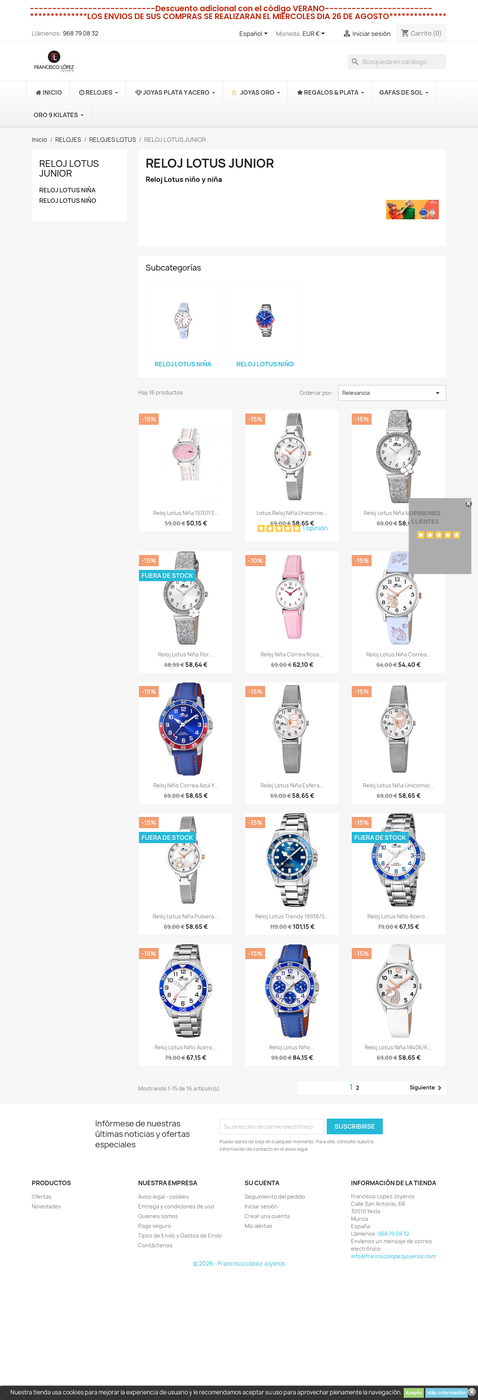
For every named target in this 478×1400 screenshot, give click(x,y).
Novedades (46, 1206)
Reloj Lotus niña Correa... (398, 654)
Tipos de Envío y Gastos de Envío (180, 1235)
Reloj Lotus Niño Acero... (398, 916)
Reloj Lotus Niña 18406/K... (398, 1047)
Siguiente (427, 1087)
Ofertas (42, 1196)
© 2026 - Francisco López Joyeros (239, 1264)
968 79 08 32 (81, 33)
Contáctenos (155, 1245)
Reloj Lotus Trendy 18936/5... (292, 916)
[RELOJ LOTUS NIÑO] (265, 320)
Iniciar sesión (261, 1206)
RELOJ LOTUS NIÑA (67, 190)
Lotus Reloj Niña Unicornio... (292, 512)
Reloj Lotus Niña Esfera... (292, 785)
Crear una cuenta (267, 1216)
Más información (446, 1393)
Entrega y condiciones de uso (176, 1206)
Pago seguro (154, 1225)
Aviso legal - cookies (163, 1196)
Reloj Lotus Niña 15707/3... (185, 512)
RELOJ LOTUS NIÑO (67, 201)
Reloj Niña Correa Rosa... (292, 654)
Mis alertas (258, 1225)
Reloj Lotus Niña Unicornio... (398, 785)
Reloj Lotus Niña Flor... (185, 654)
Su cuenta (262, 1183)
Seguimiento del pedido (275, 1196)
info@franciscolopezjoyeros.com (393, 1256)
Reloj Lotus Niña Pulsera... (185, 916)
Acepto (414, 1393)
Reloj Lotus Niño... (292, 1047)
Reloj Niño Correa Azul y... (185, 785)
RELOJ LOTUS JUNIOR (69, 168)
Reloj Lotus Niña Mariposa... (399, 512)
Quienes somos (158, 1216)
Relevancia (392, 392)
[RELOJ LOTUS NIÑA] (183, 320)
